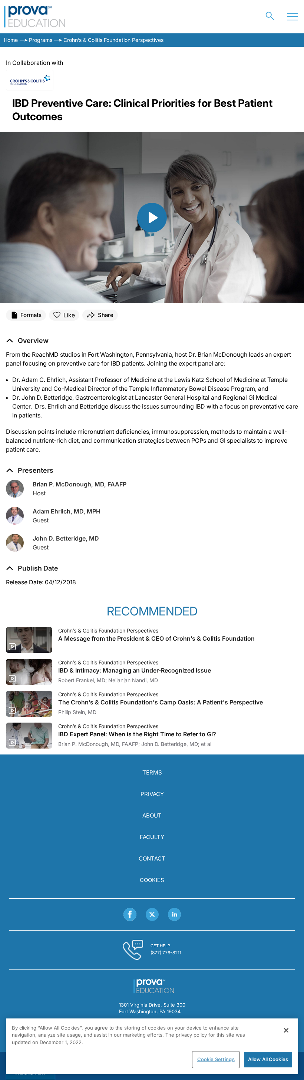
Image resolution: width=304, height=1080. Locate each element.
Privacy (152, 793)
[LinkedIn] (174, 914)
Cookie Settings (216, 1059)
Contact (152, 858)
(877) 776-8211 (166, 952)
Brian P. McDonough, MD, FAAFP (79, 484)
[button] (32, 568)
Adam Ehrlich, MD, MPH (66, 511)
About (152, 815)
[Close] (286, 1030)
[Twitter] (152, 914)
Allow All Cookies (268, 1059)
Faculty (152, 836)
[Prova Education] (35, 16)
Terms (152, 772)
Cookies (152, 880)
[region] (152, 1046)
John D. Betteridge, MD (66, 538)
